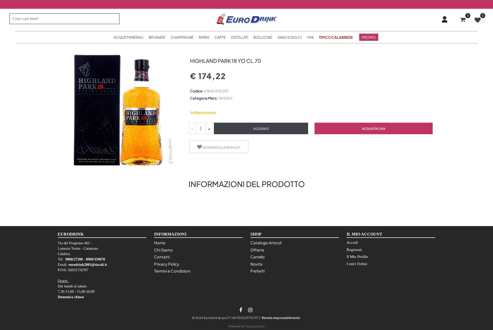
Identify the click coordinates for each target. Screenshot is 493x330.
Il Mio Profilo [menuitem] (357, 257)
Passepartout (255, 326)
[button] (113, 18)
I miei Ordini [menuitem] (357, 264)
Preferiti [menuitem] (257, 270)
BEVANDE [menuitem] (157, 37)
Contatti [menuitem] (162, 256)
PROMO (369, 37)
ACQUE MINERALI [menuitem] (128, 37)
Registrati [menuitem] (354, 250)
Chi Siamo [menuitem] (163, 249)
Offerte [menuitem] (257, 249)
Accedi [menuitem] (352, 242)
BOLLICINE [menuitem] (262, 37)
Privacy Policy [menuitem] (166, 263)
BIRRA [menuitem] (204, 37)
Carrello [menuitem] (257, 256)
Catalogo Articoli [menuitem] (265, 242)
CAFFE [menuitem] (220, 37)
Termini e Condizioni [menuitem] (172, 270)
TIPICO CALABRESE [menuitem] (336, 37)
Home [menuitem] (159, 242)
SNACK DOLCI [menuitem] (290, 37)
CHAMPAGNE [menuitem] (182, 37)
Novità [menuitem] (256, 263)
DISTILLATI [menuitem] (239, 37)
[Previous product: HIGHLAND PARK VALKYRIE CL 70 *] (193, 51)
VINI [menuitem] (310, 37)
